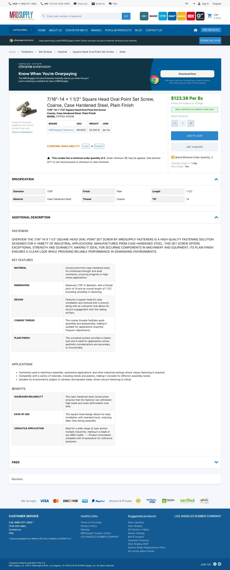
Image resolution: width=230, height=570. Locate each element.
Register (99, 146)
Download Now (187, 73)
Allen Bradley (135, 526)
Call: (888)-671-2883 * (21, 522)
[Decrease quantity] (174, 123)
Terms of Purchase (91, 522)
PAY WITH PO (211, 29)
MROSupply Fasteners (61, 129)
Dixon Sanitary (136, 522)
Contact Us (154, 30)
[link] (115, 74)
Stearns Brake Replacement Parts (146, 547)
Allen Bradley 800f (138, 543)
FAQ (11, 533)
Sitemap (85, 529)
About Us (55, 30)
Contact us (15, 529)
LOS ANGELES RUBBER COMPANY (100, 536)
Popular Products (118, 30)
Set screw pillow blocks (141, 551)
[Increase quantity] (190, 123)
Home (12, 51)
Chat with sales (17, 526)
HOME (41, 30)
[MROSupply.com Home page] (22, 16)
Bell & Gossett (136, 536)
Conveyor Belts (76, 30)
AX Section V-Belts (138, 529)
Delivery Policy (89, 526)
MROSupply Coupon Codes (96, 533)
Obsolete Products (138, 540)
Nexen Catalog (136, 533)
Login (85, 146)
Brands (96, 30)
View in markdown (22, 132)
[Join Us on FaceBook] (215, 564)
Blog (138, 30)
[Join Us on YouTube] (219, 564)
